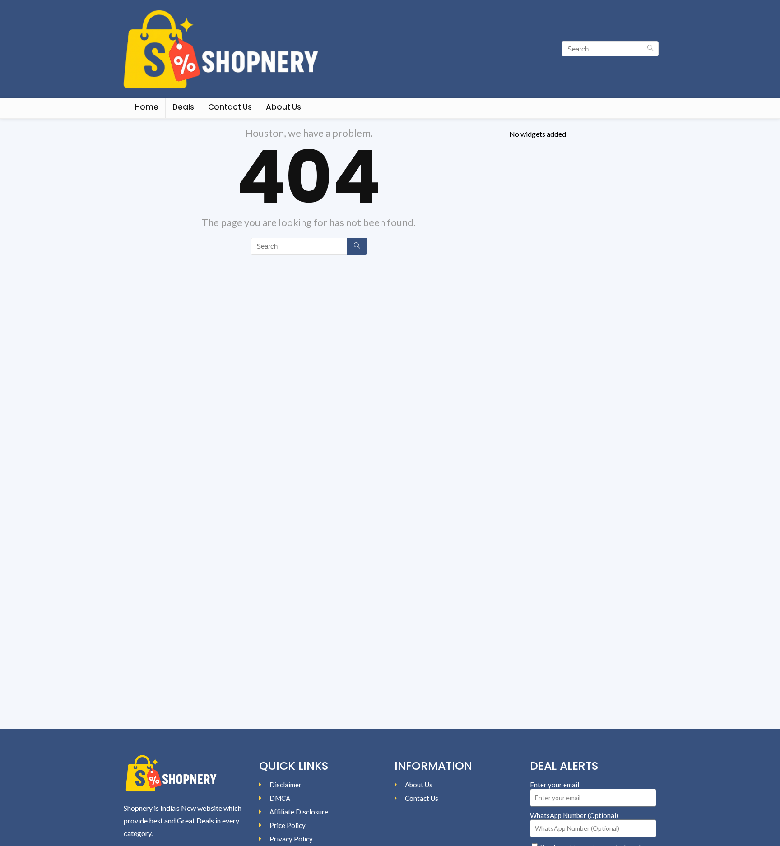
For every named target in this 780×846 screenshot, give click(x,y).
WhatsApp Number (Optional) (574, 815)
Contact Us (230, 107)
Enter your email (554, 785)
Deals (183, 107)
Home (146, 107)
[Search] (650, 48)
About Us (283, 107)
